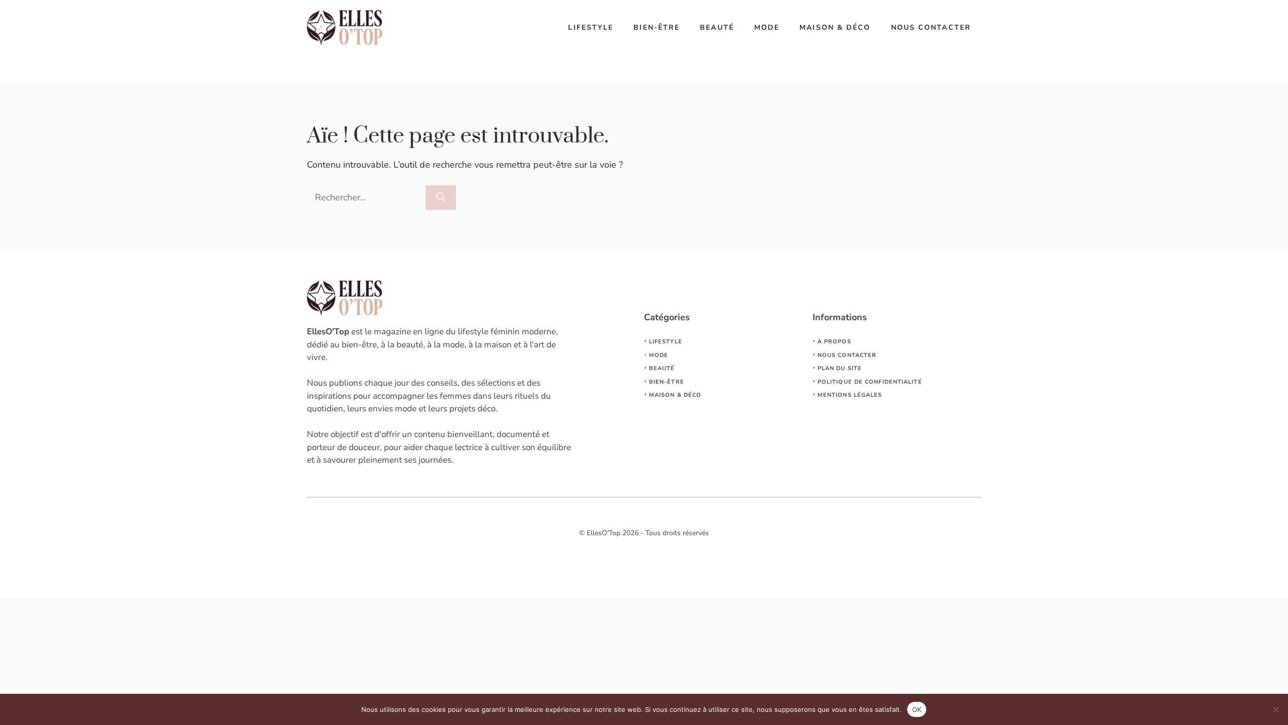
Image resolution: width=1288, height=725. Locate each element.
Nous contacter (931, 27)
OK (917, 709)
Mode (766, 27)
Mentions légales (850, 395)
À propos (834, 341)
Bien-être (656, 27)
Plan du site (840, 368)
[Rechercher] (441, 197)
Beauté (717, 27)
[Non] (1275, 709)
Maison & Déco (834, 27)
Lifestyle (590, 27)
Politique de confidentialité (870, 382)
